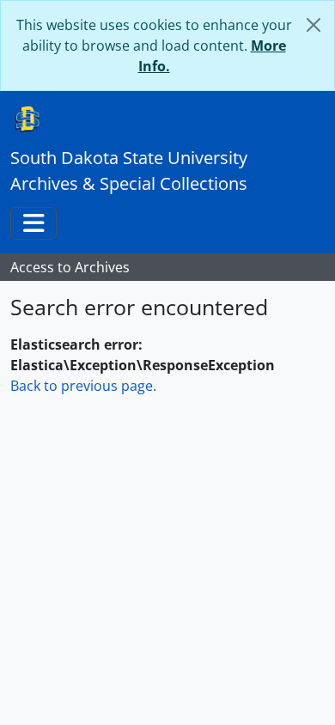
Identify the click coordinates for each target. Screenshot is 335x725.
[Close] (313, 25)
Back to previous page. (83, 385)
